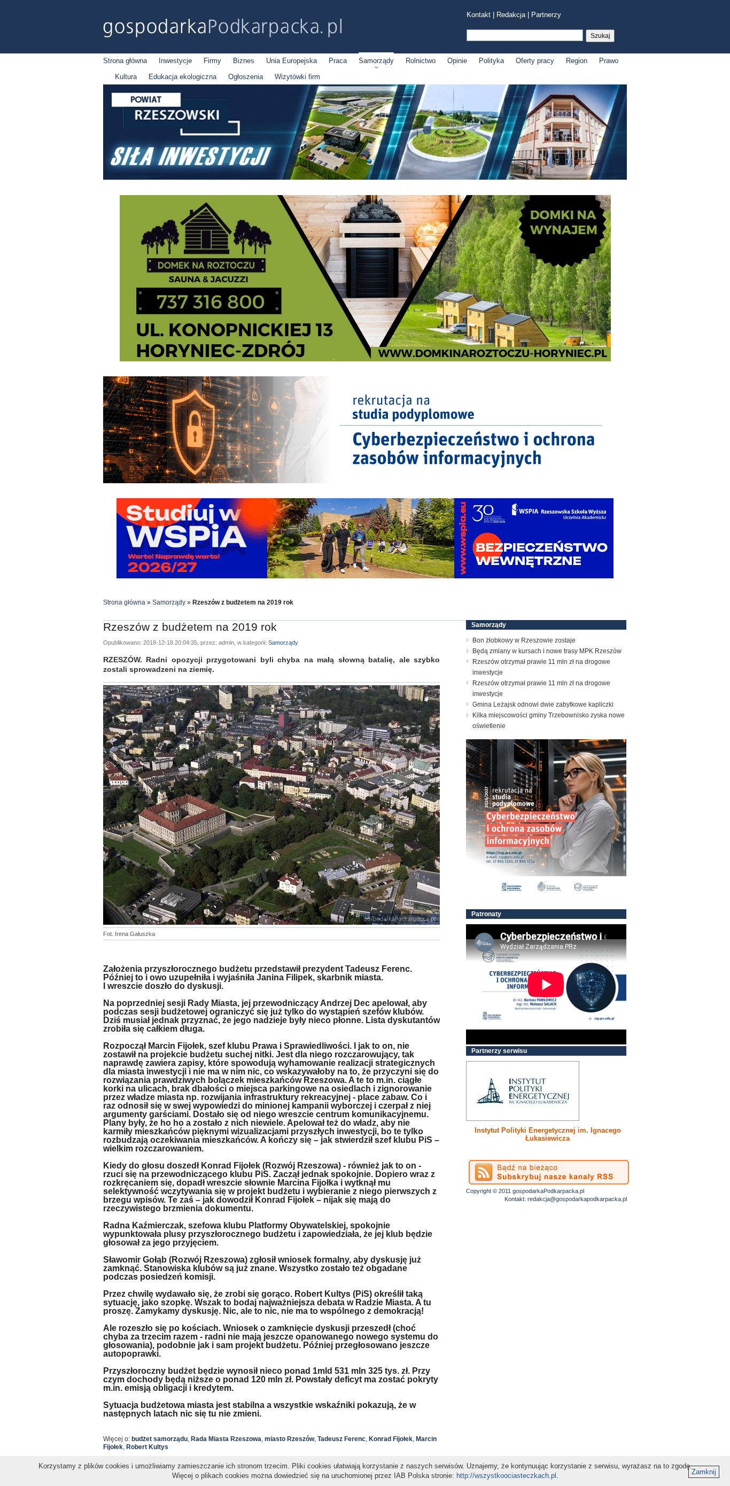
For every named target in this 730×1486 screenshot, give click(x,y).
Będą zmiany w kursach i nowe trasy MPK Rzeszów (547, 651)
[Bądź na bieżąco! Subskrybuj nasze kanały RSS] (549, 1172)
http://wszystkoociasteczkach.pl (506, 1476)
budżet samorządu (159, 1439)
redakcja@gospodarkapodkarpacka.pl (577, 1199)
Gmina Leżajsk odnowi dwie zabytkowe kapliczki (542, 704)
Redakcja (510, 15)
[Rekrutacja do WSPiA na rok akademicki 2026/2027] (365, 576)
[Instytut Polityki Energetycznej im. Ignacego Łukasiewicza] (522, 1091)
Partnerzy (546, 15)
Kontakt (479, 15)
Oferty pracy (535, 61)
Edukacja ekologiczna (182, 77)
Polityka (491, 61)
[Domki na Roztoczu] (365, 359)
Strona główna (125, 61)
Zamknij (704, 1472)
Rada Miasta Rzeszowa (226, 1439)
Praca (338, 61)
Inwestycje (175, 61)
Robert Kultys (147, 1447)
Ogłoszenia (245, 77)
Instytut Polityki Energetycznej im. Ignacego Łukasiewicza (548, 1134)
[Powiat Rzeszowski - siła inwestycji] (365, 178)
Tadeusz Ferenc (341, 1439)
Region (576, 61)
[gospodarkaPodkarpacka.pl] (222, 28)
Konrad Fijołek (391, 1439)
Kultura (126, 77)
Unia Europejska (291, 61)
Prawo (608, 61)
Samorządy (376, 61)
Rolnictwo (421, 61)
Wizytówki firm (297, 77)
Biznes (243, 61)
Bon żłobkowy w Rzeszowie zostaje (524, 640)
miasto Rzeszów (289, 1439)
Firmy (212, 61)
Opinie (457, 61)
